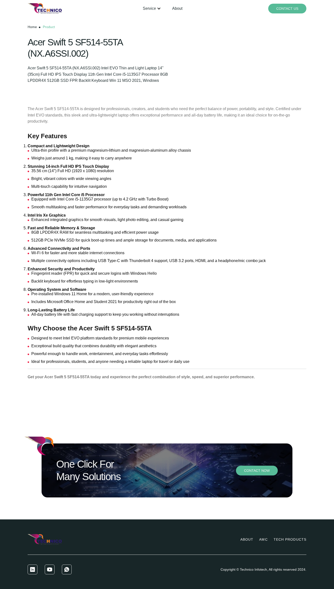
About (177, 8)
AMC (263, 539)
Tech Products (290, 539)
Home (32, 27)
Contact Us (287, 9)
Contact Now (257, 471)
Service (149, 8)
